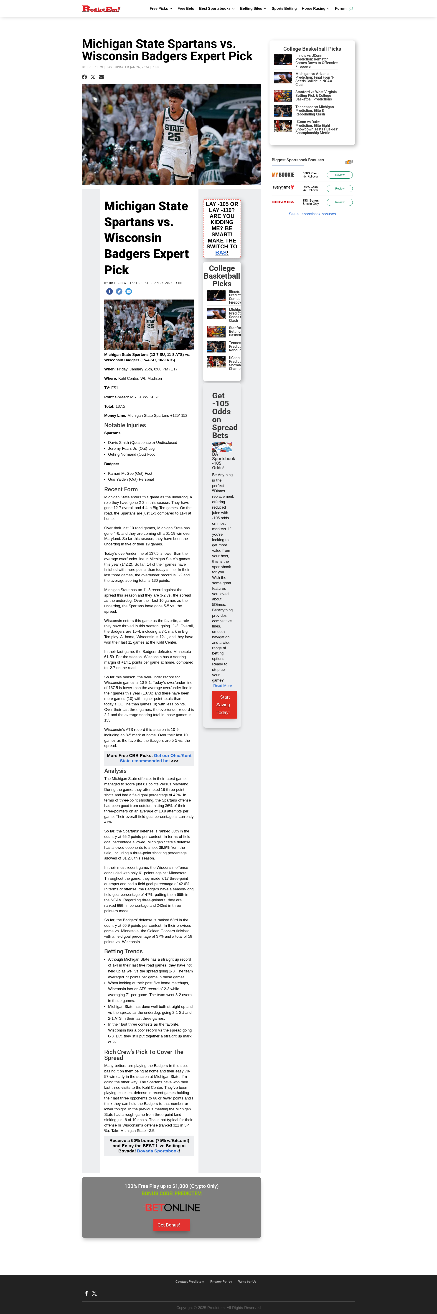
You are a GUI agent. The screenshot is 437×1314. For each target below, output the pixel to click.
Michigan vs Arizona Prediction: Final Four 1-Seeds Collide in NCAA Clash (314, 79)
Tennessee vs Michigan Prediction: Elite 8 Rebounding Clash (314, 110)
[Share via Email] (101, 77)
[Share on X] (92, 77)
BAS (221, 253)
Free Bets (186, 8)
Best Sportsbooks (215, 8)
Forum (340, 8)
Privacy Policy (221, 1281)
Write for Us (247, 1281)
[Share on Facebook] (84, 77)
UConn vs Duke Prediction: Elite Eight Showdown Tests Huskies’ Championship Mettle (316, 127)
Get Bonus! (169, 1225)
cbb (156, 67)
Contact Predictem (189, 1281)
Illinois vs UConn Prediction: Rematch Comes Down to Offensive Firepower (316, 61)
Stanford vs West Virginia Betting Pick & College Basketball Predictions (316, 95)
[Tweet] (119, 292)
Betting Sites (251, 8)
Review (340, 175)
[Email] (128, 292)
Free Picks (159, 8)
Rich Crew (95, 67)
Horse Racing (313, 8)
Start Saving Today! (223, 704)
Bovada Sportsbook (158, 1151)
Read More (222, 686)
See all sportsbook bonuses (312, 214)
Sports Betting (284, 8)
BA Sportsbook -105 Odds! (223, 460)
